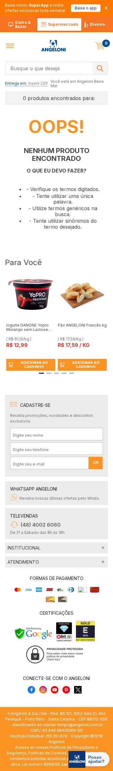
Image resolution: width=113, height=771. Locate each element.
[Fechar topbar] (106, 8)
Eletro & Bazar (23, 24)
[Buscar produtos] (100, 68)
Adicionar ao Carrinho (34, 364)
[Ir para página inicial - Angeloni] (53, 46)
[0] (99, 46)
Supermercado (63, 24)
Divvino (97, 24)
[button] (10, 46)
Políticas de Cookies (47, 753)
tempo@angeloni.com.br (80, 724)
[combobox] (56, 68)
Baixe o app (86, 8)
